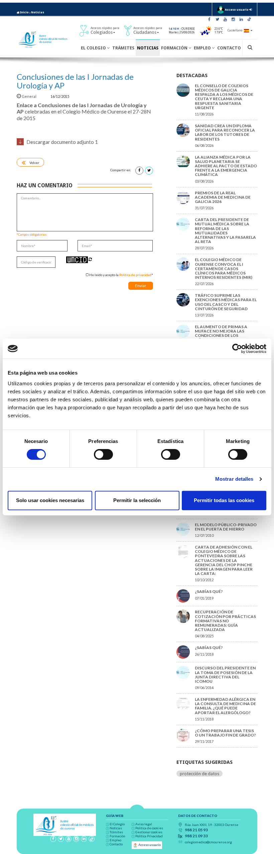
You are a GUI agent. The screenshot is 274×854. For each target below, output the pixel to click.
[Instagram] (233, 19)
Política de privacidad (135, 275)
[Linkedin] (241, 19)
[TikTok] (249, 19)
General (29, 96)
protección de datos (199, 773)
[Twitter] (217, 19)
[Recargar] (90, 259)
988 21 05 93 (196, 830)
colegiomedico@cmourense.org (208, 842)
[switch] (103, 454)
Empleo (203, 47)
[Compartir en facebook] (139, 171)
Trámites (123, 47)
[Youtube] (225, 19)
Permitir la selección (137, 500)
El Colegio (94, 47)
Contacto (229, 47)
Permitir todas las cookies (224, 500)
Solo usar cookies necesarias (50, 500)
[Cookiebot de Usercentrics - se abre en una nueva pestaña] (237, 349)
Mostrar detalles (234, 479)
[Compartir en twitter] (149, 171)
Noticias (37, 12)
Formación (174, 47)
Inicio (24, 12)
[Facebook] (209, 19)
